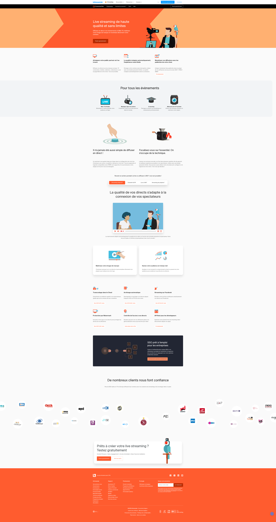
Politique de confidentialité (143, 512)
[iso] (173, 511)
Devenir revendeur (127, 484)
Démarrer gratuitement (167, 2)
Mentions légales (143, 510)
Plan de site (133, 515)
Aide (134, 6)
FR (96, 511)
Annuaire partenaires (128, 487)
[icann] (164, 511)
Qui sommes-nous (97, 484)
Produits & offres (97, 497)
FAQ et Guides (111, 486)
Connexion (179, 2)
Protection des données (130, 512)
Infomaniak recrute (97, 489)
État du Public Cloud (113, 497)
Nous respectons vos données (170, 490)
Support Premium (112, 487)
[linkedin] (178, 475)
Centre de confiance (133, 510)
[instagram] (182, 475)
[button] (159, 28)
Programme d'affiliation (128, 486)
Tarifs (129, 6)
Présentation (110, 6)
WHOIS (109, 493)
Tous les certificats (97, 495)
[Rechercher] (158, 2)
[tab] (117, 182)
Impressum (95, 501)
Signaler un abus (112, 495)
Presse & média (97, 491)
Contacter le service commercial (158, 359)
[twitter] (174, 475)
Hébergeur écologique (144, 484)
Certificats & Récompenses (146, 486)
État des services (112, 499)
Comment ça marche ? (120, 6)
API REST (110, 491)
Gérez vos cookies (141, 515)
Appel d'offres (126, 489)
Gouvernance (96, 486)
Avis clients (95, 502)
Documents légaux (142, 508)
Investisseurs (96, 487)
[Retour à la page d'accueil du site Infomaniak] (98, 2)
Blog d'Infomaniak (97, 493)
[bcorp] (160, 511)
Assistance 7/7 (111, 484)
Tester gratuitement (177, 6)
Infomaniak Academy (128, 491)
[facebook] (170, 475)
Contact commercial (113, 489)
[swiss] (169, 511)
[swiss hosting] (180, 511)
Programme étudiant (98, 499)
